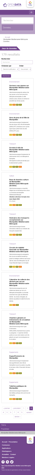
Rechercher (5, 59)
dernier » (17, 417)
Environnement (14, 82)
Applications (6, 448)
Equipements (13, 352)
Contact (13, 454)
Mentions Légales (8, 457)
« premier (7, 408)
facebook (3, 461)
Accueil (7, 37)
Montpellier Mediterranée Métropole (18, 433)
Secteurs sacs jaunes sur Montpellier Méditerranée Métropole (19, 88)
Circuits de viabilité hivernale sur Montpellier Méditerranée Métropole (19, 250)
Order (21, 66)
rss (7, 461)
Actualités (5, 454)
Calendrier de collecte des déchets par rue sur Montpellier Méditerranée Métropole (19, 282)
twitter (11, 461)
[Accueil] (12, 5)
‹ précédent (17, 408)
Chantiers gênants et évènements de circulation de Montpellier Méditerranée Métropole (19, 321)
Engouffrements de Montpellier (16, 357)
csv (11, 104)
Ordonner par (6, 66)
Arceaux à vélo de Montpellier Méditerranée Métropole (19, 150)
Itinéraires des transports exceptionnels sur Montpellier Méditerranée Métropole (19, 221)
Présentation (13, 442)
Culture (11, 176)
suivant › (29, 412)
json (14, 104)
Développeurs (6, 451)
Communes (6, 445)
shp (20, 104)
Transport (12, 144)
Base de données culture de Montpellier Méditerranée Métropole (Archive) (19, 183)
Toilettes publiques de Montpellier (17, 387)
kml (17, 104)
